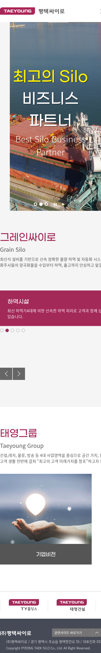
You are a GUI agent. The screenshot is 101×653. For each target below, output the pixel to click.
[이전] (6, 374)
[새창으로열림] (24, 604)
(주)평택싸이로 (19, 633)
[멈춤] (55, 204)
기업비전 (46, 555)
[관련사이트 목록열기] (97, 632)
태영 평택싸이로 (32, 11)
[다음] (19, 374)
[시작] (63, 204)
